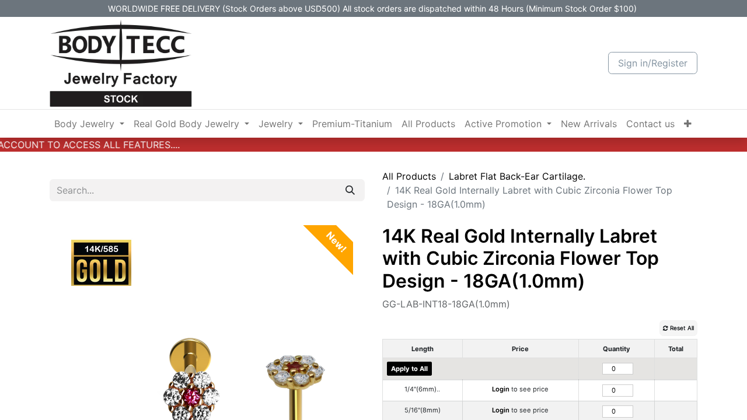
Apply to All (409, 369)
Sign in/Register (652, 63)
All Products (409, 176)
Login (500, 389)
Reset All (681, 327)
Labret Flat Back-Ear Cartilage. (517, 176)
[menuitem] (89, 123)
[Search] (350, 190)
